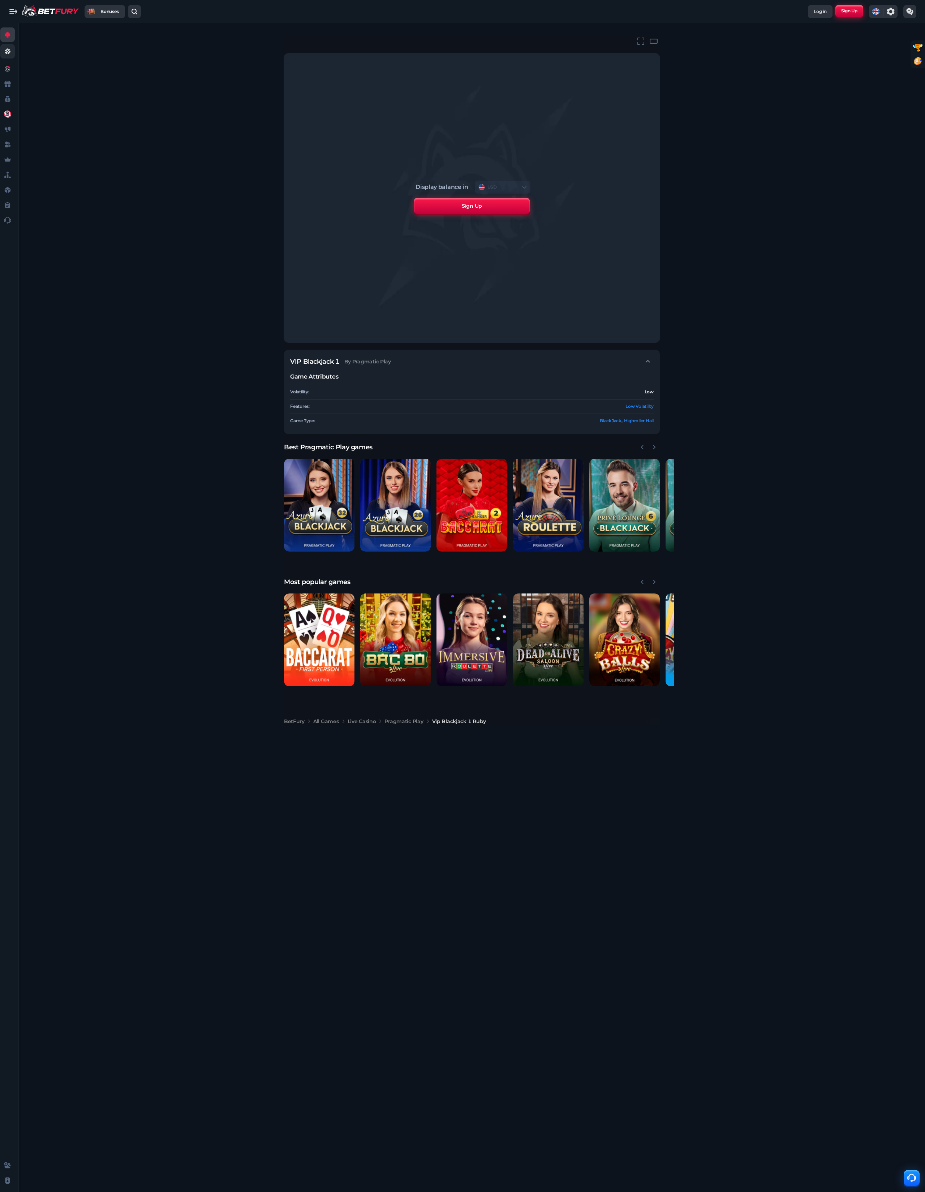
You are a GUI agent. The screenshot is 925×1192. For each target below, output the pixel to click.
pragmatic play (403, 721)
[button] (319, 505)
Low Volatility (639, 406)
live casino (362, 721)
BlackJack (610, 420)
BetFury (294, 721)
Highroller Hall (639, 420)
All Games (326, 721)
